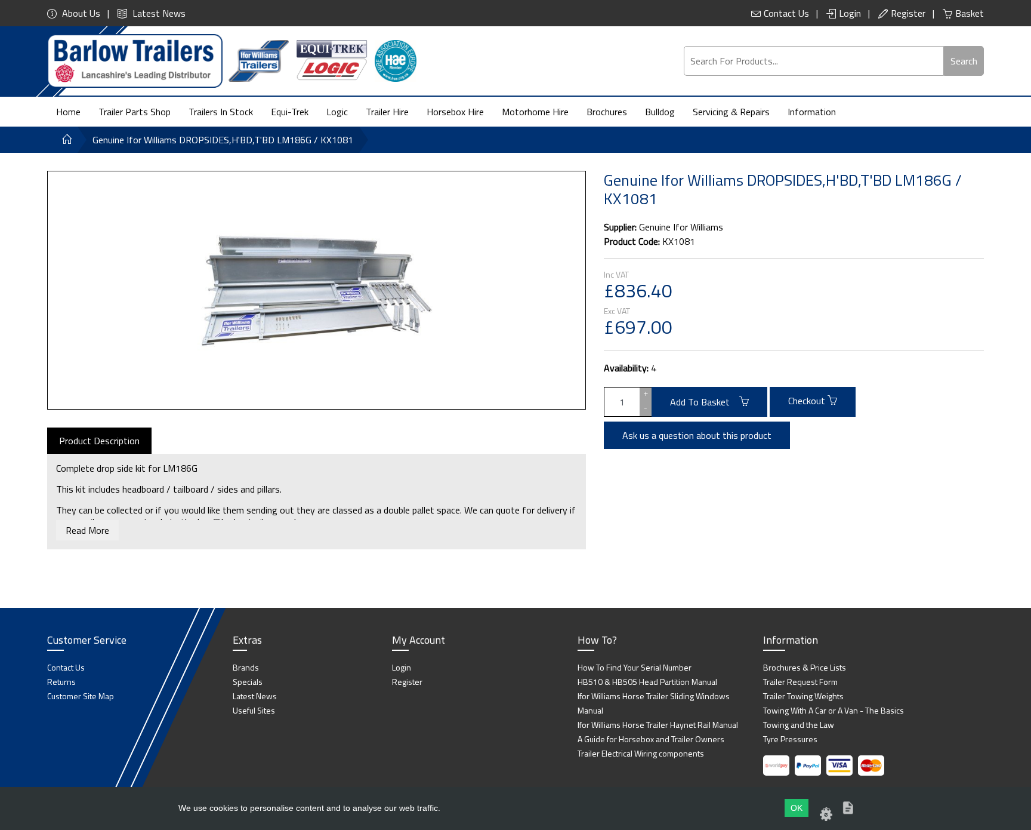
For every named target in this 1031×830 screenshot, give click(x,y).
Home (68, 111)
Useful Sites (254, 710)
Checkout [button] (808, 401)
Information (812, 111)
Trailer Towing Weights (803, 696)
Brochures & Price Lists (804, 667)
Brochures (607, 111)
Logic (337, 111)
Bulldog (660, 111)
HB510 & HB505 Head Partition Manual (647, 681)
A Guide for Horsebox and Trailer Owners (651, 739)
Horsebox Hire (455, 111)
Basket (969, 13)
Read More (87, 530)
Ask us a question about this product (696, 435)
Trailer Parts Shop (134, 111)
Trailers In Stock (221, 111)
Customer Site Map (80, 696)
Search (963, 61)
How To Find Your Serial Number (635, 667)
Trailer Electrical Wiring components (641, 753)
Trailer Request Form (800, 681)
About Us (80, 13)
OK (796, 808)
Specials (248, 681)
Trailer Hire (387, 111)
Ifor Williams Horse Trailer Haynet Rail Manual (658, 724)
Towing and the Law (798, 724)
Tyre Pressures (790, 739)
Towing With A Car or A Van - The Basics (833, 710)
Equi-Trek (289, 111)
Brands (246, 667)
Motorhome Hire (535, 111)
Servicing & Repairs (731, 111)
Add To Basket (704, 402)
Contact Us (786, 13)
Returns (61, 681)
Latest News (158, 13)
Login (850, 13)
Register (908, 13)
